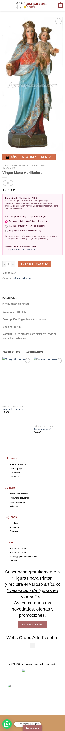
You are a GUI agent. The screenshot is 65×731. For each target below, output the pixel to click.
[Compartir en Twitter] (16, 285)
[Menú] (4, 5)
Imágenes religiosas (21, 278)
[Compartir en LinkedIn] (33, 285)
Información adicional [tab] (16, 304)
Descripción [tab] (9, 298)
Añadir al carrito (34, 264)
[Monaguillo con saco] (16, 380)
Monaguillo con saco (12, 409)
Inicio (5, 165)
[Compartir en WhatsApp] (5, 285)
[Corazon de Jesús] (48, 390)
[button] (32, 645)
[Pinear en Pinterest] (28, 285)
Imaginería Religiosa (25, 165)
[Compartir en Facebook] (11, 285)
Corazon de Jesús (43, 429)
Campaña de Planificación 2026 (20, 249)
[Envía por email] (22, 285)
